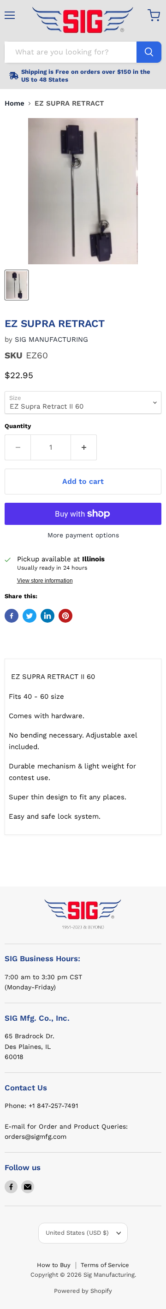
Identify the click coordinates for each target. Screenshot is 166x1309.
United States (77, 1232)
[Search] (148, 52)
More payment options (83, 535)
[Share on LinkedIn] (47, 616)
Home (14, 103)
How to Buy (54, 1264)
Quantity (18, 425)
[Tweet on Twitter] (29, 616)
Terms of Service (105, 1264)
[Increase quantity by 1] (84, 447)
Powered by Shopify (83, 1290)
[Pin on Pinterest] (65, 616)
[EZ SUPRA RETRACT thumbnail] (16, 285)
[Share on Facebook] (11, 616)
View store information (45, 580)
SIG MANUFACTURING (51, 339)
